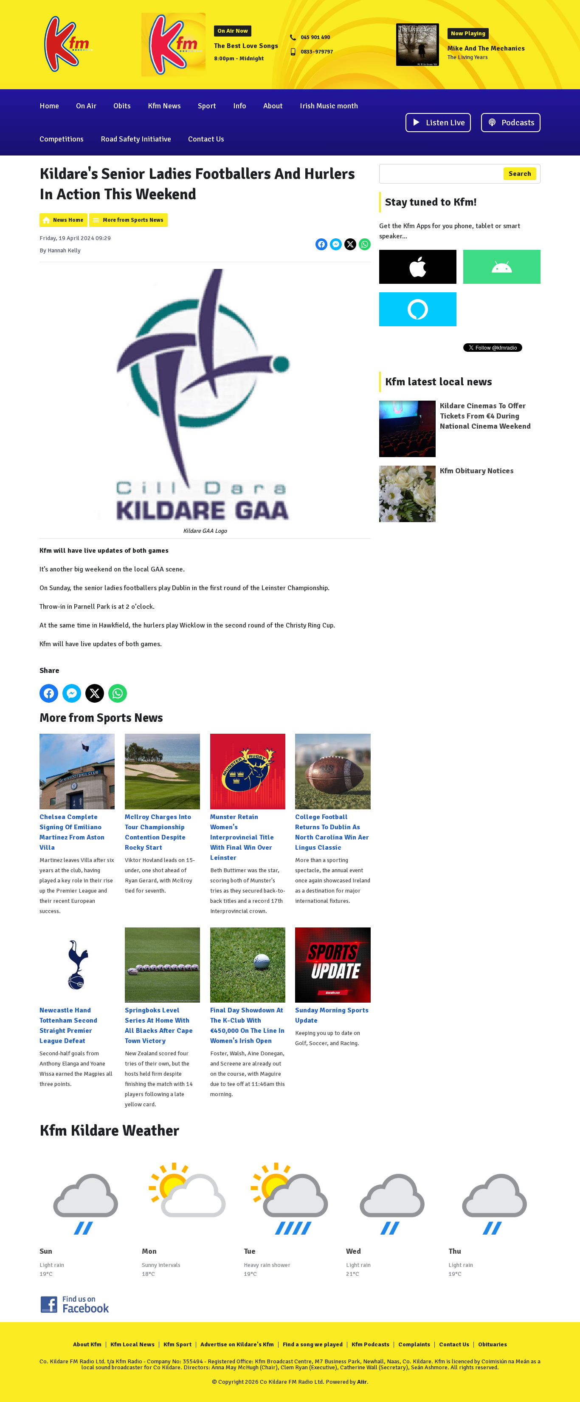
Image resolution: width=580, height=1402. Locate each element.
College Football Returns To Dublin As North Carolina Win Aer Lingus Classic (332, 832)
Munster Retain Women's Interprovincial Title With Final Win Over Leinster (242, 837)
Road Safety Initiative (136, 139)
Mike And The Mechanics (486, 48)
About (273, 105)
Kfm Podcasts (370, 1344)
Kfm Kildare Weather (109, 1130)
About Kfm (87, 1344)
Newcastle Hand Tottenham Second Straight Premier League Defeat (68, 1025)
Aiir (362, 1381)
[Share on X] (350, 244)
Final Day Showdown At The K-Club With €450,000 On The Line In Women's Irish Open (247, 1025)
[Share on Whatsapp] (365, 244)
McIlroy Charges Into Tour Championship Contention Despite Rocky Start (158, 832)
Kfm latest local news (438, 382)
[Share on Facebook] (321, 244)
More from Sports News (133, 220)
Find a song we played (313, 1344)
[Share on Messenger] (336, 244)
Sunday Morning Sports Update (332, 1015)
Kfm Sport (177, 1344)
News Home (68, 220)
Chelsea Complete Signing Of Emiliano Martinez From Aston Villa (71, 832)
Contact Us (206, 139)
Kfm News (164, 105)
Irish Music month (329, 105)
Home (49, 105)
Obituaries (492, 1344)
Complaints (414, 1344)
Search (520, 174)
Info (239, 105)
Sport (207, 105)
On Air (86, 105)
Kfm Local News (132, 1344)
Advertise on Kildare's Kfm (237, 1344)
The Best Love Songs (246, 46)
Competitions (61, 139)
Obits (122, 105)
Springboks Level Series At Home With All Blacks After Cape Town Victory (159, 1025)
